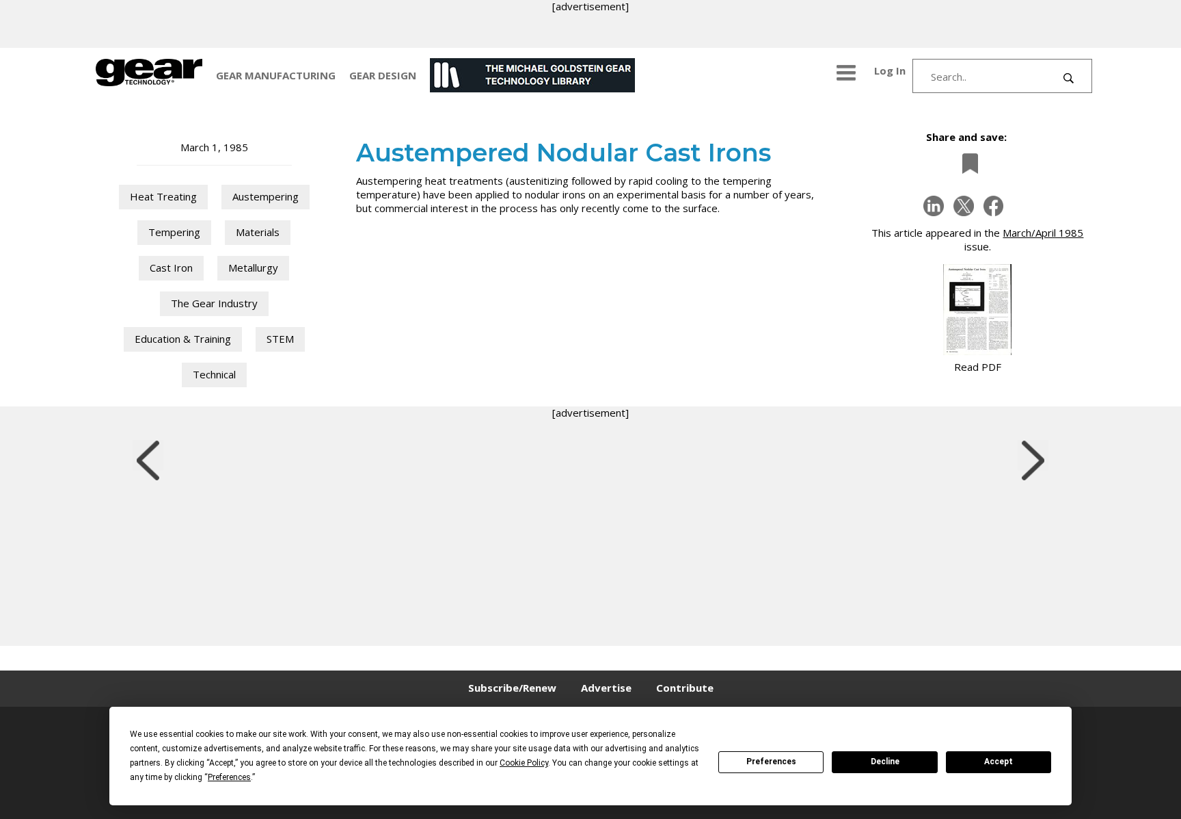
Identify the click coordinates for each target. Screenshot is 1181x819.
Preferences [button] (229, 777)
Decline (885, 761)
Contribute (685, 687)
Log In (890, 70)
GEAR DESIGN (382, 75)
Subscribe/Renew (512, 687)
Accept (998, 761)
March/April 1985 (1043, 232)
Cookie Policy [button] (524, 763)
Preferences (771, 761)
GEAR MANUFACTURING (276, 75)
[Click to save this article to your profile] (966, 163)
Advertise (606, 687)
